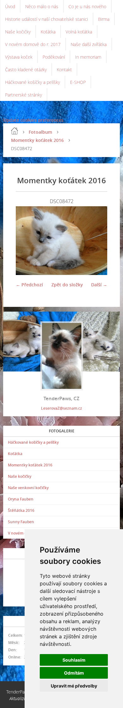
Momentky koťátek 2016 (37, 140)
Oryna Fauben (20, 499)
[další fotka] (97, 240)
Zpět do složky (67, 285)
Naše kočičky (18, 32)
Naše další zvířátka (89, 44)
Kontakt (64, 70)
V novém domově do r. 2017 (33, 44)
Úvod (10, 6)
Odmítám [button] (74, 673)
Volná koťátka (79, 32)
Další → (99, 285)
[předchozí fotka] (26, 240)
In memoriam (88, 57)
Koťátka (48, 32)
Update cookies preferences (33, 120)
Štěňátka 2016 (21, 510)
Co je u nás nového (87, 6)
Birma (103, 19)
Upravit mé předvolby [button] (74, 685)
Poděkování (54, 57)
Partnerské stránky (23, 95)
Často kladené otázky (26, 70)
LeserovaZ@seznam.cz (61, 408)
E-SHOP (78, 82)
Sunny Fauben (21, 521)
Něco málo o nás (41, 6)
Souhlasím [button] (73, 660)
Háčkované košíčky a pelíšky (32, 82)
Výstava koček (18, 57)
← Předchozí (29, 285)
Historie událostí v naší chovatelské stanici (46, 19)
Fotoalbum (40, 132)
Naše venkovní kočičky (28, 487)
